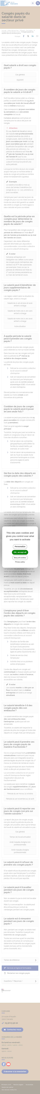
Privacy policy (20, 562)
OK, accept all (20, 552)
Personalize (20, 546)
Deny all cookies (20, 558)
